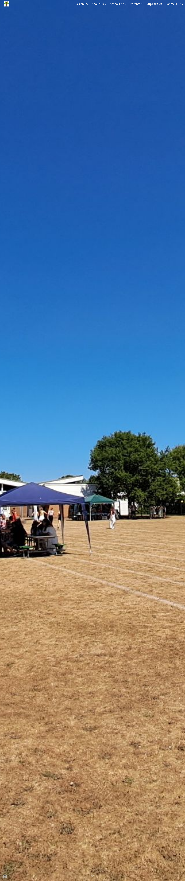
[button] (181, 4)
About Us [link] (98, 4)
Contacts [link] (171, 4)
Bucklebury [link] (81, 4)
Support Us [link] (154, 4)
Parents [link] (135, 4)
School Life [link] (117, 4)
